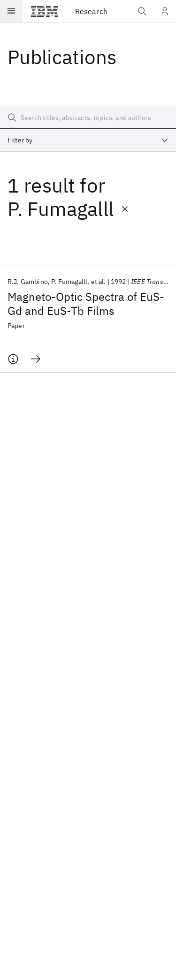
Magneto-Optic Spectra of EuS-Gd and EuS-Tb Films (86, 304)
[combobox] (88, 140)
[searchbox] (88, 117)
